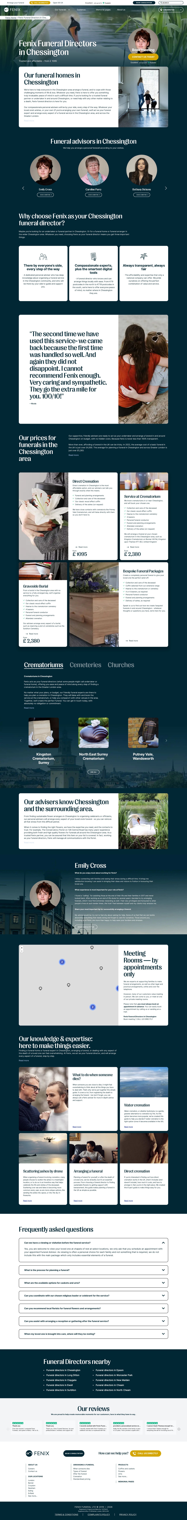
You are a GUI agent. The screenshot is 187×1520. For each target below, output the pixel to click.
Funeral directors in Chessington (63, 1370)
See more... (32, 1496)
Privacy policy (128, 1514)
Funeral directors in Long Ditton (62, 1375)
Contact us (32, 1471)
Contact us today (143, 57)
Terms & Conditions (66, 1514)
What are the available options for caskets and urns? (52, 1283)
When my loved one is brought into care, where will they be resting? (59, 1334)
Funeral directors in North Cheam (113, 1390)
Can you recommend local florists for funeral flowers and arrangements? (62, 1308)
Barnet (30, 1483)
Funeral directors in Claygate (61, 1380)
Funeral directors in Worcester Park (114, 1375)
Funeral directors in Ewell (59, 1385)
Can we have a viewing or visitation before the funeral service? (57, 1242)
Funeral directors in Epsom (109, 1370)
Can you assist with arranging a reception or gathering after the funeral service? (66, 1321)
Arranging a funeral (83, 1465)
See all (93, 772)
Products (123, 1465)
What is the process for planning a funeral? (46, 1270)
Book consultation (144, 3)
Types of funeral (80, 1471)
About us (32, 1465)
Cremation (77, 1476)
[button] (68, 985)
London (31, 1480)
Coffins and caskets (126, 1469)
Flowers (121, 1471)
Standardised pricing (81, 1479)
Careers (31, 1469)
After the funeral (80, 1474)
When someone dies (81, 1469)
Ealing (30, 1491)
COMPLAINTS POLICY (99, 1514)
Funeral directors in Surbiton (61, 1390)
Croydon (31, 1485)
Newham (31, 1488)
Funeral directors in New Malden (113, 1380)
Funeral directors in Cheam (110, 1385)
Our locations (35, 1476)
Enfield (31, 1493)
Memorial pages (126, 1482)
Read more (29, 121)
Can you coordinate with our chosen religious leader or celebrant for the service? (66, 1295)
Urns (120, 1474)
